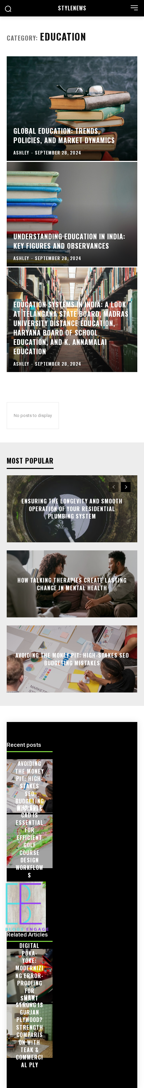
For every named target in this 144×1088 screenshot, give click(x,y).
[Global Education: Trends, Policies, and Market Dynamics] (72, 108)
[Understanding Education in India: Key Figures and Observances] (72, 214)
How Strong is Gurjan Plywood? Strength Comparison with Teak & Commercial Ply (29, 1031)
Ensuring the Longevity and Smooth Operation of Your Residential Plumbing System (72, 509)
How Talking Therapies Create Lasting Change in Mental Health (72, 584)
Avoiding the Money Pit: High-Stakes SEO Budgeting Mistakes (72, 659)
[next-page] (126, 487)
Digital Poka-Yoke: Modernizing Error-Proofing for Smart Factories (29, 976)
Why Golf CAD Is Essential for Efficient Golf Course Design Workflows (30, 841)
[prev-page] (114, 487)
